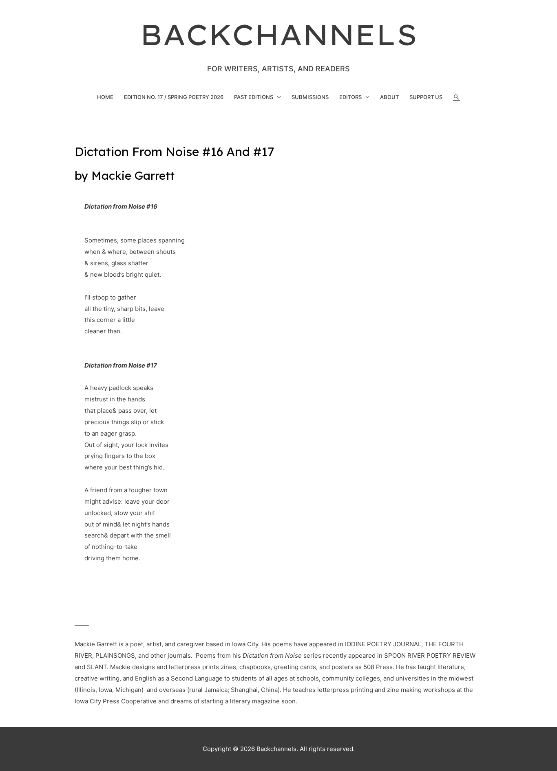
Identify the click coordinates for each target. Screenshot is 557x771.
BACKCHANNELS (279, 35)
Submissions (310, 97)
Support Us (425, 97)
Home (105, 97)
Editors (350, 97)
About (389, 97)
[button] (456, 97)
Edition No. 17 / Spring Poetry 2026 (173, 97)
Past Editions (253, 97)
